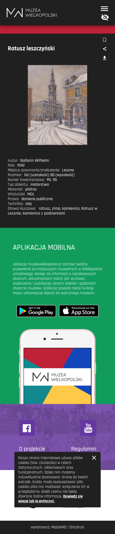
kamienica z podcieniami (44, 213)
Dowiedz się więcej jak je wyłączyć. (50, 499)
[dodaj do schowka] (104, 40)
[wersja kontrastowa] (104, 17)
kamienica (70, 208)
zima (56, 208)
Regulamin (83, 449)
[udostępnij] (104, 49)
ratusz (44, 208)
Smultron (76, 527)
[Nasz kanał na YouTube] (88, 428)
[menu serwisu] (104, 8)
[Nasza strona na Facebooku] (27, 428)
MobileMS (58, 527)
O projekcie (32, 449)
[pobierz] (104, 58)
